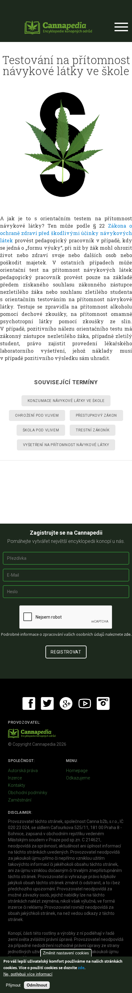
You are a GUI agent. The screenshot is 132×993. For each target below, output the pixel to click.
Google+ (66, 703)
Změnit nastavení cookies (66, 953)
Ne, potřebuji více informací (27, 974)
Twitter (47, 703)
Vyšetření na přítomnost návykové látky (66, 445)
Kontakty (16, 785)
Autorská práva (23, 770)
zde (81, 967)
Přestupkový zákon (96, 415)
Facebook (29, 703)
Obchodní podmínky (27, 792)
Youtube (84, 703)
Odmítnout (37, 985)
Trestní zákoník (92, 430)
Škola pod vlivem (41, 430)
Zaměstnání (19, 800)
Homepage (76, 770)
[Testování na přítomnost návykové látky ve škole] (66, 144)
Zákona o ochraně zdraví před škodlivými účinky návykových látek (66, 233)
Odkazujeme (78, 777)
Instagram (103, 703)
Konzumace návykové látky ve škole (66, 401)
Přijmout (13, 985)
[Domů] (58, 27)
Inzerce (15, 777)
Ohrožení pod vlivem (37, 415)
